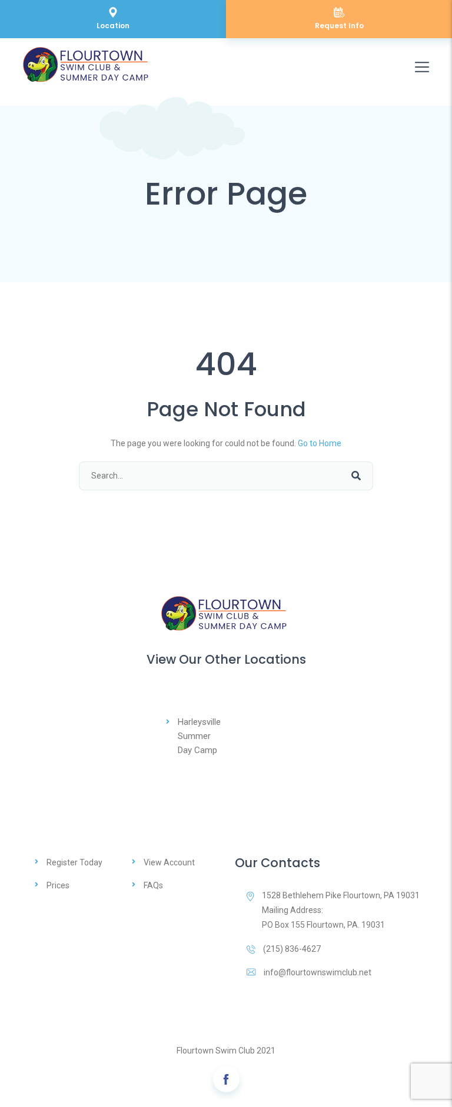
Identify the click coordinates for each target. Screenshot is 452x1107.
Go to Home (319, 443)
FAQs (153, 885)
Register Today (74, 862)
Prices (57, 885)
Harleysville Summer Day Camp (199, 736)
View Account (169, 862)
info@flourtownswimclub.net (317, 972)
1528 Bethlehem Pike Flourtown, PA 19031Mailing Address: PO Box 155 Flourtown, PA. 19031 (341, 910)
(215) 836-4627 (292, 949)
